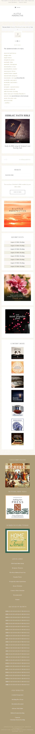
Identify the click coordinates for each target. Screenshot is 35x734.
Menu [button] (18, 7)
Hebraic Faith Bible (17, 708)
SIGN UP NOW (17, 192)
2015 (7, 645)
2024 (6, 617)
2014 (7, 648)
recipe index (17, 45)
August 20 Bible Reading (17, 249)
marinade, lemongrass (10, 64)
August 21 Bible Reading (17, 245)
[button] (17, 475)
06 (19, 611)
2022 (7, 623)
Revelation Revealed (17, 704)
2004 (7, 678)
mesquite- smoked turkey (11, 87)
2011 (7, 657)
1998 (7, 684)
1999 (7, 681)
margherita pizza (9, 60)
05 (17, 611)
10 (26, 614)
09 (24, 614)
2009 (7, 663)
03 (13, 611)
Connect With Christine (17, 590)
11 (27, 614)
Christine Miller (19, 726)
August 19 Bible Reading (17, 252)
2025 (7, 614)
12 (28, 614)
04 (15, 611)
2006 (7, 672)
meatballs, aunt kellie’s (10, 82)
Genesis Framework (27, 729)
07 (20, 611)
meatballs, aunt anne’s (10, 80)
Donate (17, 599)
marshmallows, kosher (10, 69)
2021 (7, 626)
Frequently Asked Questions (17, 581)
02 (11, 611)
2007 (7, 669)
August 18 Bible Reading (17, 256)
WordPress (15, 731)
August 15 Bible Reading (17, 266)
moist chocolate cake (10, 98)
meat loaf (7, 84)
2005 (7, 675)
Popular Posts (17, 577)
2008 (7, 666)
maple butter (8, 57)
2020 (7, 629)
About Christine (17, 586)
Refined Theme (15, 729)
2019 (7, 632)
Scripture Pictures (17, 568)
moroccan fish (8, 100)
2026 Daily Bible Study (17, 563)
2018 (7, 635)
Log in (21, 731)
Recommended (17, 595)
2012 (7, 654)
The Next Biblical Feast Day (17, 572)
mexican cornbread (9, 89)
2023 (7, 620)
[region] (17, 475)
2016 (7, 642)
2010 (7, 660)
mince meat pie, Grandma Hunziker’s (14, 93)
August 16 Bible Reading (17, 263)
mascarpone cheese (10, 71)
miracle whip (8, 96)
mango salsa (7, 55)
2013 (7, 651)
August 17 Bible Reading (17, 259)
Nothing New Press (17, 699)
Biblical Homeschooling (17, 713)
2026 (6, 611)
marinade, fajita (8, 62)
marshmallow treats (10, 66)
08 (22, 611)
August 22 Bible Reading (17, 242)
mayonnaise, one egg (10, 78)
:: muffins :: (7, 102)
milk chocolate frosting (11, 91)
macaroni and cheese (10, 53)
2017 (7, 638)
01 (9, 611)
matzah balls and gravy (10, 75)
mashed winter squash (10, 73)
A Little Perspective (17, 15)
